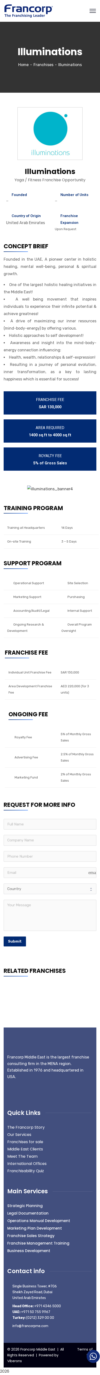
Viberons (14, 1361)
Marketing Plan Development (34, 1228)
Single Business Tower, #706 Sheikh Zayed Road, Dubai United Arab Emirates (34, 1292)
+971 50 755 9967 (31, 1312)
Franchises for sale (25, 1142)
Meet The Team (22, 1156)
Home (23, 64)
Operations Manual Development (38, 1220)
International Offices (27, 1163)
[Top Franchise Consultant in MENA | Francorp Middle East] (28, 10)
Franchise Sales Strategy (31, 1235)
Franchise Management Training (38, 1243)
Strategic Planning (25, 1205)
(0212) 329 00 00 (33, 1318)
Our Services (19, 1134)
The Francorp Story (26, 1127)
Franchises (43, 64)
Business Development (28, 1250)
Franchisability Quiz (25, 1171)
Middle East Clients (25, 1149)
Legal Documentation (28, 1213)
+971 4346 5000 (36, 1306)
